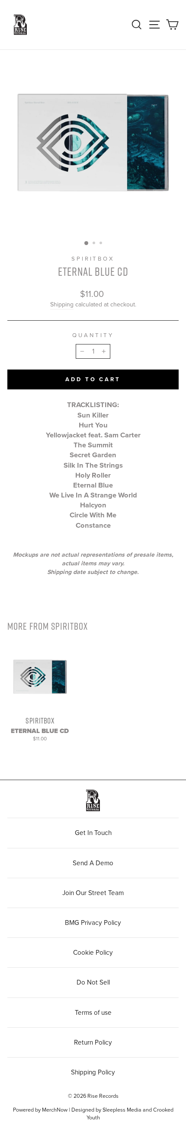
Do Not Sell (93, 982)
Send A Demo (93, 863)
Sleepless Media (122, 1109)
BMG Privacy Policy (93, 923)
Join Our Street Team (93, 893)
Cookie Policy (93, 952)
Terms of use (93, 1013)
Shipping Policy (93, 1072)
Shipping (62, 304)
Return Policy (93, 1042)
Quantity (93, 335)
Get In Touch (93, 833)
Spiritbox (93, 258)
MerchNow (54, 1109)
